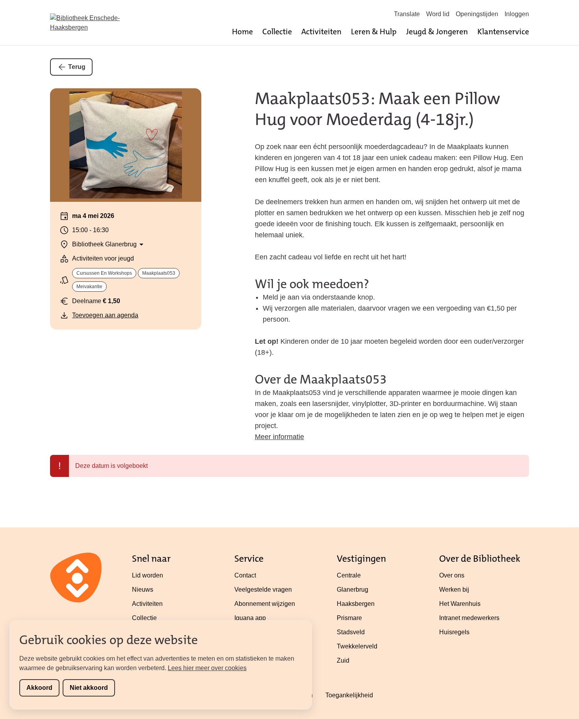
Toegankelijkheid (349, 695)
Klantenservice (503, 31)
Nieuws (142, 589)
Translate (407, 14)
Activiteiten (321, 31)
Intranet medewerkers (469, 618)
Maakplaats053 (158, 273)
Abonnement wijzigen (264, 603)
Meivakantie (89, 286)
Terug (76, 66)
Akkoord (39, 687)
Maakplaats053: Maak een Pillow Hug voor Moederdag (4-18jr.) (377, 109)
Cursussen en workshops (104, 273)
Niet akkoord (89, 687)
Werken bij (454, 589)
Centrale (349, 575)
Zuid (343, 660)
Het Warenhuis (460, 603)
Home (242, 31)
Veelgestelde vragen (263, 589)
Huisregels (454, 632)
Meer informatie (279, 437)
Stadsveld (351, 632)
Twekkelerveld (357, 646)
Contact (245, 575)
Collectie (277, 31)
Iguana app (250, 618)
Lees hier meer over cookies (207, 668)
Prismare (349, 618)
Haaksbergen (356, 603)
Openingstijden (477, 14)
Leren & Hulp (374, 31)
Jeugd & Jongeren (437, 31)
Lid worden (147, 575)
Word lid (437, 14)
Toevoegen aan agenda (105, 315)
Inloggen (517, 14)
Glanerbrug (352, 589)
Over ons (451, 575)
